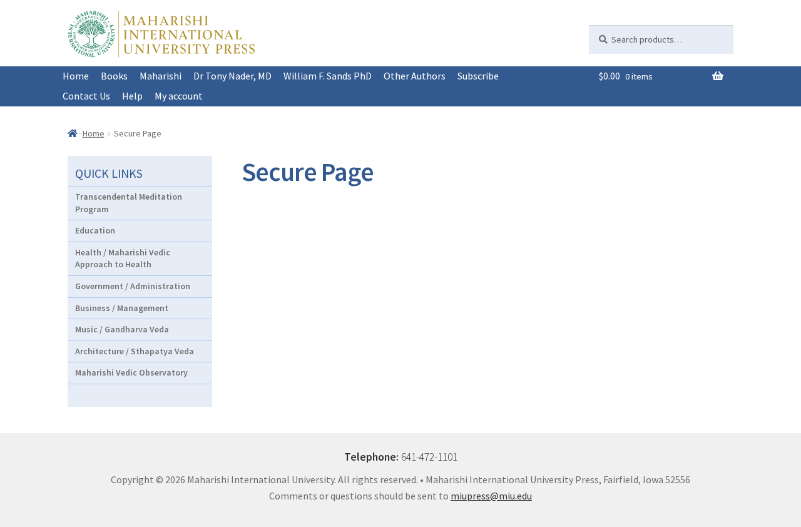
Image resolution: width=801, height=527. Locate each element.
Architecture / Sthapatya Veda (134, 351)
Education (95, 230)
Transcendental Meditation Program (128, 203)
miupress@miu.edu (491, 495)
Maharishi (160, 75)
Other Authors (415, 75)
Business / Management (121, 308)
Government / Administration (132, 286)
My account (179, 96)
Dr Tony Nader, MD (232, 75)
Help (132, 96)
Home (76, 75)
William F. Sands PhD (327, 75)
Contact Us (86, 96)
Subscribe (478, 75)
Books (114, 75)
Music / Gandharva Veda (122, 329)
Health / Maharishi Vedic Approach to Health (122, 258)
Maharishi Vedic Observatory (131, 372)
